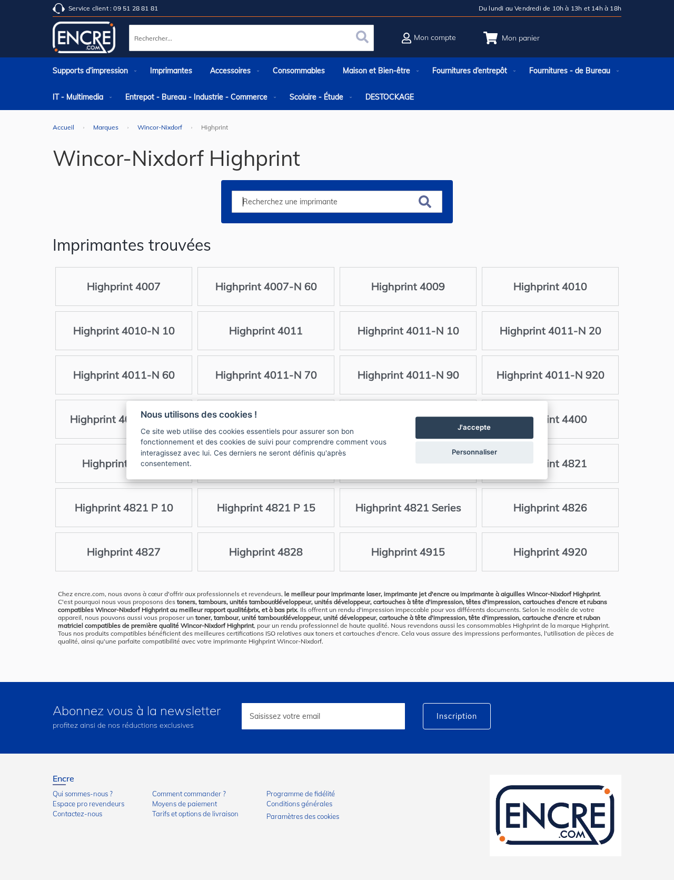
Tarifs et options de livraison (195, 813)
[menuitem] (92, 70)
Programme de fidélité (300, 793)
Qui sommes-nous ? (83, 793)
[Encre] (555, 815)
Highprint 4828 (266, 551)
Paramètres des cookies (302, 816)
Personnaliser (474, 452)
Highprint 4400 (550, 419)
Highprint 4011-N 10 (408, 330)
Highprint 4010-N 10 (124, 330)
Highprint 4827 (124, 551)
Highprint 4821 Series (408, 507)
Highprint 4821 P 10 (124, 507)
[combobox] (251, 38)
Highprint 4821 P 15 (266, 507)
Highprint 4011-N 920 (550, 374)
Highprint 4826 (550, 507)
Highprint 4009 (408, 286)
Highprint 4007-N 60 (266, 286)
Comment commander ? (189, 793)
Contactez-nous (77, 813)
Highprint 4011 (266, 330)
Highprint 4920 (550, 551)
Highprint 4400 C (124, 463)
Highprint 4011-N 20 (550, 330)
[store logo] (84, 39)
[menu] (337, 83)
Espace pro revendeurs (88, 803)
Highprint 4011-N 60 (124, 374)
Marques (106, 127)
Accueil (64, 127)
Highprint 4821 (550, 463)
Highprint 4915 (408, 551)
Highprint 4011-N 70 (266, 374)
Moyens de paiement (184, 803)
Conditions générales (299, 803)
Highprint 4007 (124, 286)
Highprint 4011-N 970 (124, 419)
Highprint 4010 (550, 286)
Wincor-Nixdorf (160, 127)
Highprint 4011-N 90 (408, 374)
